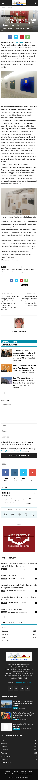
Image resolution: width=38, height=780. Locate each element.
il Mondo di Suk (11, 590)
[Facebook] (10, 688)
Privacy (30, 772)
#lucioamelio (6, 269)
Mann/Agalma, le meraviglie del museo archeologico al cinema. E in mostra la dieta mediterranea (28, 301)
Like (5, 470)
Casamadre (19, 42)
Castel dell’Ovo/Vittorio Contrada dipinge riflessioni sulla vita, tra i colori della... (23, 715)
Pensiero (4, 16)
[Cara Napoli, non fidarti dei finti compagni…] (6, 727)
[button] (35, 3)
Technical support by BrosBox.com (22, 774)
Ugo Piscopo (11, 578)
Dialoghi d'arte (6, 762)
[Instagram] (16, 688)
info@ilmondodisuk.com (23, 682)
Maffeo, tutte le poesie (8, 576)
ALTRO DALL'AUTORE (9, 345)
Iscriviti (32, 470)
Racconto (4, 612)
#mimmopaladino (17, 269)
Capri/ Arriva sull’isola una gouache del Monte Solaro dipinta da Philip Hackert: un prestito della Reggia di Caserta (24, 383)
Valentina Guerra (8, 28)
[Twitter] (27, 688)
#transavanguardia (7, 272)
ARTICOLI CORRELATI (9, 342)
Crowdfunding (6, 756)
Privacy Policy (5, 451)
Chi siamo (7, 772)
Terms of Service (19, 451)
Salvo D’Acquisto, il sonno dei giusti (12, 609)
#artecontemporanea (13, 267)
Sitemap (7, 774)
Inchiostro (5, 637)
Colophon (23, 772)
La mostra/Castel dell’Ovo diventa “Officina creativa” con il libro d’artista (23, 704)
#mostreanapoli (29, 269)
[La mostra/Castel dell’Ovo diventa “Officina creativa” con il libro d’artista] (6, 704)
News (3, 590)
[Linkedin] (22, 688)
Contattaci (15, 772)
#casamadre (26, 267)
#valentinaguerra (21, 272)
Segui (14, 470)
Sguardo (10, 16)
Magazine (4, 759)
